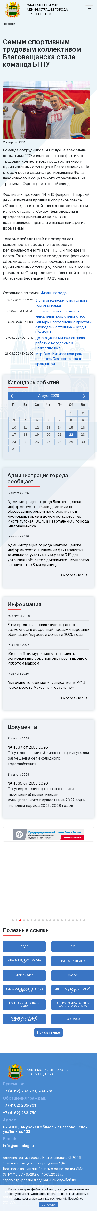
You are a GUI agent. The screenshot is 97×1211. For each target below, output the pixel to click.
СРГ (72, 946)
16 (83, 427)
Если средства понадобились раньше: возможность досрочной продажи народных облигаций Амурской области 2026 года (48, 630)
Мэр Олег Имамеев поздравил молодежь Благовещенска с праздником (60, 359)
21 (59, 434)
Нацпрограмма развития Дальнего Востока (73, 1004)
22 (71, 434)
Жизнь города (54, 293)
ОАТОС (73, 975)
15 (71, 427)
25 (25, 442)
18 (25, 434)
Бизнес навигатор (73, 961)
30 (83, 442)
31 (14, 449)
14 (59, 427)
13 (48, 427)
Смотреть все (73, 575)
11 (25, 427)
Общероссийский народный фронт (24, 1019)
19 (37, 434)
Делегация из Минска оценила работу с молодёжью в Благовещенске (60, 343)
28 (59, 442)
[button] (13, 920)
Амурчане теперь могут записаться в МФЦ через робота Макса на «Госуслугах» (46, 685)
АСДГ (24, 946)
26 (37, 442)
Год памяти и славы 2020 (24, 1004)
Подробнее (75, 1198)
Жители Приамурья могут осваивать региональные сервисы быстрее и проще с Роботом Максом (47, 659)
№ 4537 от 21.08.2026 (28, 747)
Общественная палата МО (24, 961)
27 (48, 442)
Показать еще (48, 1032)
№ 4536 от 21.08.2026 (28, 783)
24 (14, 442)
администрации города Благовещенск (47, 9)
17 (14, 434)
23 (83, 434)
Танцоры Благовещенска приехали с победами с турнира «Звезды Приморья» (63, 327)
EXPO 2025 (73, 1019)
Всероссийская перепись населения (24, 990)
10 (14, 427)
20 (48, 434)
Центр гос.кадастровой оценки (73, 990)
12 (37, 427)
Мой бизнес (24, 975)
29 (71, 442)
